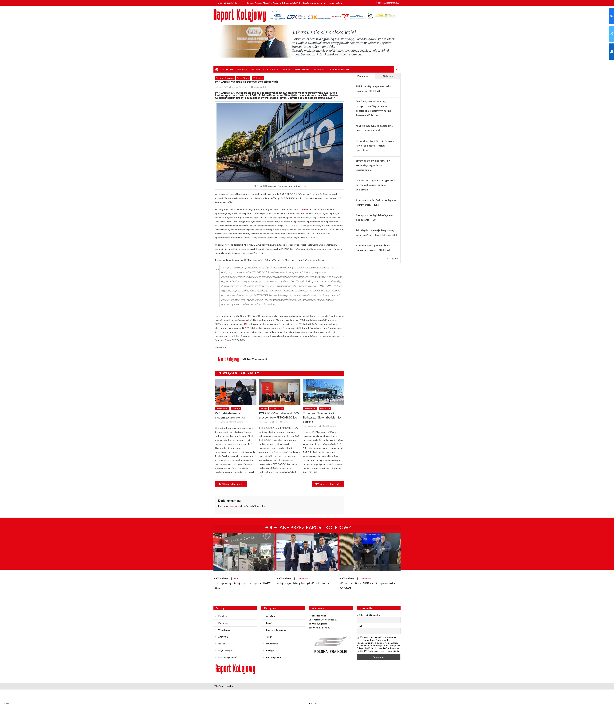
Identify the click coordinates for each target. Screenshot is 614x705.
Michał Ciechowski (240, 87)
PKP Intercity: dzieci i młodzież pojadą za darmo (329, 484)
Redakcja (222, 616)
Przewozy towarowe (264, 69)
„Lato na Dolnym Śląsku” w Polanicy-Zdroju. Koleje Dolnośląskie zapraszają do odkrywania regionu (294, 1)
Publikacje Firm (339, 69)
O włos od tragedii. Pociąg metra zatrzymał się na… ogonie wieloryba (375, 185)
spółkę (303, 209)
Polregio (319, 69)
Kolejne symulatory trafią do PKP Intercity (302, 583)
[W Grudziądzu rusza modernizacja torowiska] (235, 392)
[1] (245, 324)
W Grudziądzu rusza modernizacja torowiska (230, 415)
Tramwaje (236, 408)
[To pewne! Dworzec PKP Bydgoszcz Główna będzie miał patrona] (323, 392)
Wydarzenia (302, 69)
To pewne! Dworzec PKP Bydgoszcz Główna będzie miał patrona (322, 417)
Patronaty (223, 623)
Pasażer (242, 69)
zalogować (234, 506)
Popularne (362, 75)
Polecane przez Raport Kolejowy (307, 527)
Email (359, 626)
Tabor (286, 69)
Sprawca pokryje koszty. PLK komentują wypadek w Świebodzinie (373, 165)
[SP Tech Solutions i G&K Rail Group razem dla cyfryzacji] (370, 552)
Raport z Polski (243, 78)
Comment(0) (260, 87)
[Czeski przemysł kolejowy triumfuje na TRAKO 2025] (244, 552)
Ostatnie (388, 75)
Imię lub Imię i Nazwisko (368, 615)
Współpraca (224, 629)
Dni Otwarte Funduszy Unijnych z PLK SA (233, 484)
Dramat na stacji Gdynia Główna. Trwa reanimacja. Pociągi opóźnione (375, 145)
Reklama (222, 643)
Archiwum (223, 636)
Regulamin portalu (227, 650)
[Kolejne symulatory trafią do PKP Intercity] (307, 552)
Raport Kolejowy (282, 422)
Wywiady (227, 69)
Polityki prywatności (228, 657)
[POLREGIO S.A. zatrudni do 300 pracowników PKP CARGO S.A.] (279, 392)
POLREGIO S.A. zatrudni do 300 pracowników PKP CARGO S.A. (279, 415)
